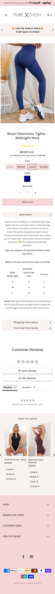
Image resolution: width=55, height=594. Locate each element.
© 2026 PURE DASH (20, 583)
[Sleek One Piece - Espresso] (39, 439)
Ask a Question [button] (29, 378)
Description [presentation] (25, 214)
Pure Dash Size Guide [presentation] (26, 327)
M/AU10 (21, 167)
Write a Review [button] (29, 370)
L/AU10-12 (34, 481)
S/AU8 (10, 167)
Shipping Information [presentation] (26, 322)
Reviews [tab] (8, 387)
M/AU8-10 (10, 474)
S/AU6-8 (9, 469)
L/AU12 (32, 167)
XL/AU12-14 (11, 479)
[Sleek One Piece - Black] (15, 439)
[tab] (27, 214)
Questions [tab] (26, 387)
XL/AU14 (44, 167)
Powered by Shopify (34, 583)
